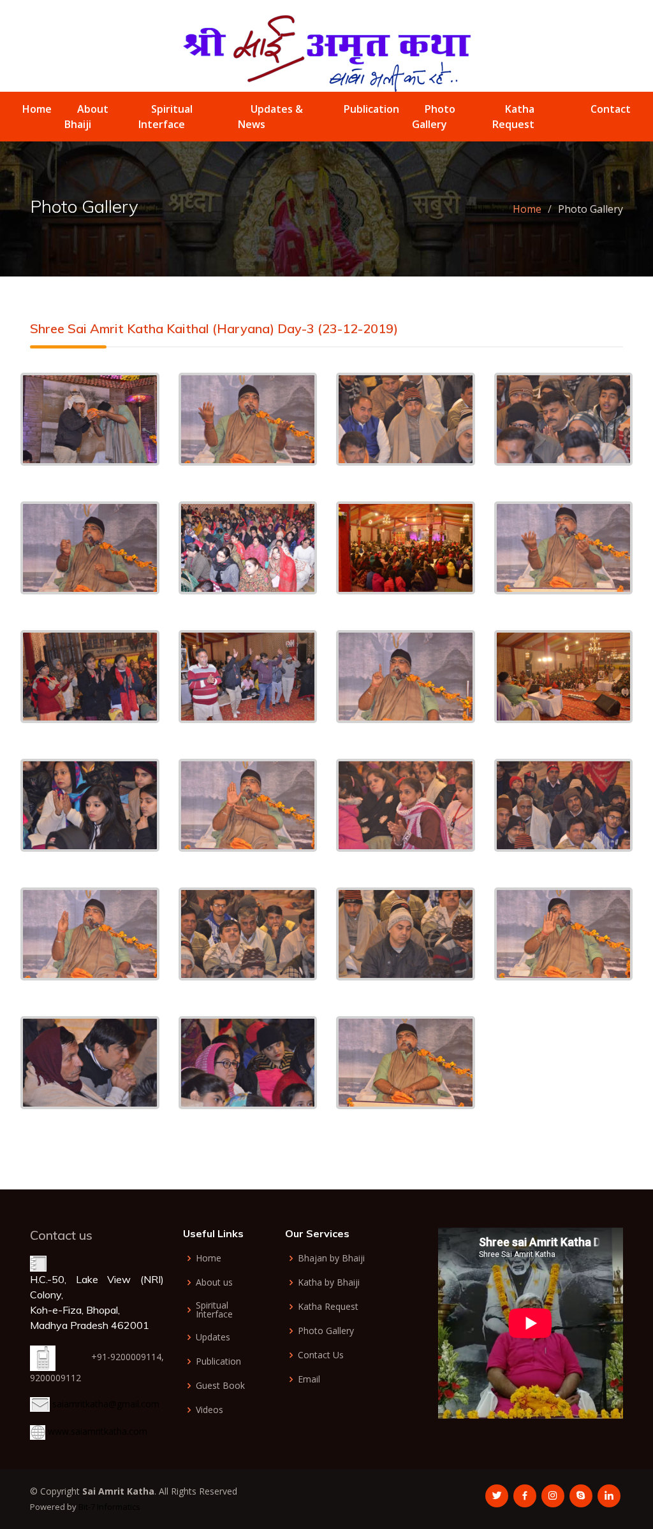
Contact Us (321, 1355)
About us (214, 1282)
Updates (213, 1337)
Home (37, 109)
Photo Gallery (326, 1330)
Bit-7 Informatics (109, 1506)
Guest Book (220, 1385)
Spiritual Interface (214, 1310)
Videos (209, 1409)
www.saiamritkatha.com (97, 1431)
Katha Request (328, 1306)
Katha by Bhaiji (329, 1282)
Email (309, 1379)
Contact (611, 109)
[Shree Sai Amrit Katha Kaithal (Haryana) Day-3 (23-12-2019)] (89, 418)
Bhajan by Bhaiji (331, 1258)
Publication (371, 109)
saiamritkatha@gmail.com (105, 1404)
